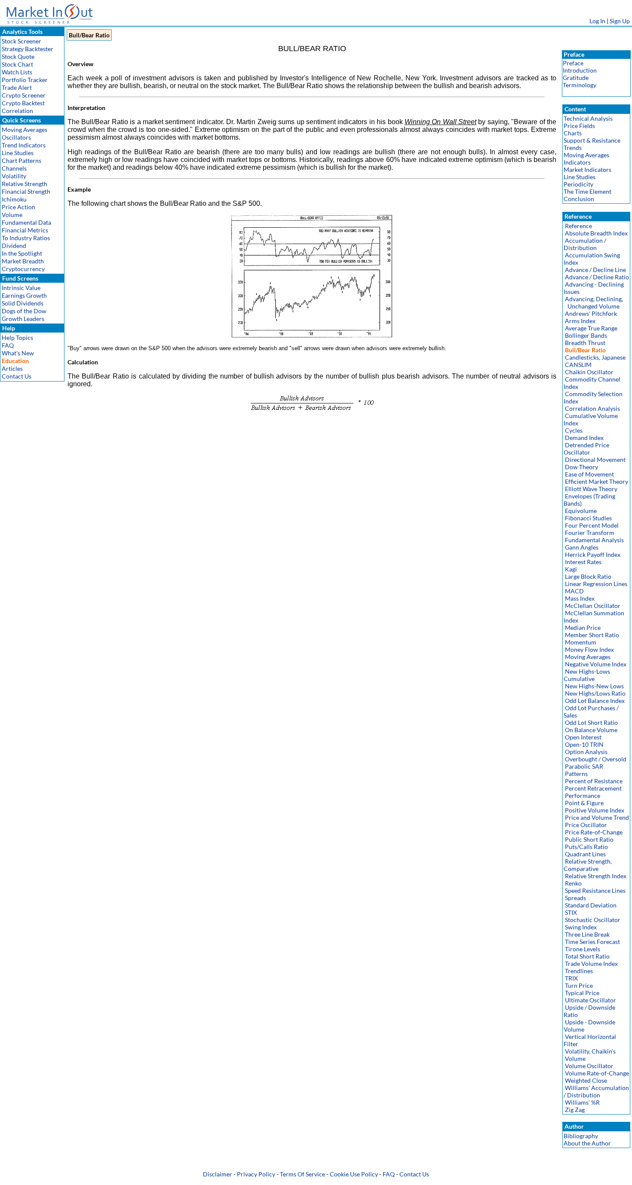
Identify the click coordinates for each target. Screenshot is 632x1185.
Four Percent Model (592, 525)
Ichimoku (14, 199)
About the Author (587, 1143)
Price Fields (579, 125)
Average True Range (591, 328)
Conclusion (579, 198)
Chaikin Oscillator (589, 372)
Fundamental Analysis (594, 540)
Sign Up (620, 20)
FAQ (8, 345)
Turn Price (579, 985)
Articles (12, 368)
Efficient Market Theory (596, 481)
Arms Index (580, 320)
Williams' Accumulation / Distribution (596, 1091)
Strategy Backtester (27, 48)
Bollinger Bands (586, 335)
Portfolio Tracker (25, 79)
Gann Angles (581, 547)
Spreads (575, 897)
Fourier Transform (589, 532)
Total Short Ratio (587, 956)
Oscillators (16, 137)
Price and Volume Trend (597, 817)
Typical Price (582, 992)
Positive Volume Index (594, 810)
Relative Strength (24, 183)
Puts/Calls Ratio (586, 846)
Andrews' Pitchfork (591, 313)
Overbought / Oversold (595, 759)
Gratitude (576, 77)
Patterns (576, 773)
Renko (573, 883)
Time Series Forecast (592, 941)
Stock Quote (18, 56)
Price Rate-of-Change (594, 832)
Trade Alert (17, 87)
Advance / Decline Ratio (597, 277)
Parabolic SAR (584, 766)
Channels (14, 168)
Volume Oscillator (589, 1065)
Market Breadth (23, 261)
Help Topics (17, 337)
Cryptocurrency (23, 268)
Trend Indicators (24, 145)
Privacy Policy (256, 1174)
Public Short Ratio (589, 839)
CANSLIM (578, 364)
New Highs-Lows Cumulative (587, 675)
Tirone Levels (582, 949)
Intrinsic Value (21, 287)
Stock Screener (21, 41)
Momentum (580, 642)
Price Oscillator (586, 824)
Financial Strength (26, 191)
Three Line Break (587, 934)
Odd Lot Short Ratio (591, 722)
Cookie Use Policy (354, 1174)
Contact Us (16, 376)
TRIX (571, 978)
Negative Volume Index (595, 664)
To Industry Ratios (26, 237)
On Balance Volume (591, 729)
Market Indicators (587, 169)
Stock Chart (17, 64)
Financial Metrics (25, 230)
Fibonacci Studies (588, 518)
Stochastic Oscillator (592, 919)
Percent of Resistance (594, 781)
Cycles (574, 430)
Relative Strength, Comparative (588, 865)
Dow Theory (581, 466)
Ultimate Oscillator (590, 1000)
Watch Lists (17, 72)
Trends (573, 147)
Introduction (580, 70)
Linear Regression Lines (596, 583)
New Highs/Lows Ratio (595, 693)
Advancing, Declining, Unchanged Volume (593, 302)
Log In (597, 20)
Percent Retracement (593, 788)
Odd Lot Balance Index (595, 700)
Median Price (583, 627)
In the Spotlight (22, 253)
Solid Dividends (22, 303)
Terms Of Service (302, 1174)
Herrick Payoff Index (592, 554)
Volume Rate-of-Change (597, 1073)
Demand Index (584, 437)
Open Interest (583, 737)
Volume (12, 214)
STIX (571, 912)
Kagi (571, 569)
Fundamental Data (26, 222)
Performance (582, 795)
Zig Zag (575, 1109)
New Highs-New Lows (594, 686)
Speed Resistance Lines (595, 890)
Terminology (579, 85)
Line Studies (18, 152)
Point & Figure (584, 802)
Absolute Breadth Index (596, 233)
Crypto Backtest (23, 103)
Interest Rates (583, 561)
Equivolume (581, 510)
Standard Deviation (591, 905)
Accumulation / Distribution (585, 244)
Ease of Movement (589, 474)
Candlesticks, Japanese (595, 357)
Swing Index (581, 927)
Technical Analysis (588, 118)
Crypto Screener (24, 95)
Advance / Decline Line (595, 269)
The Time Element (587, 191)
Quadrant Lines (585, 854)
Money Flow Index (589, 649)
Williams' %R (582, 1102)
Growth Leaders (23, 318)
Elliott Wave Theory (591, 488)
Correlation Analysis (592, 408)
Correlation (17, 110)
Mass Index (580, 598)
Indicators (577, 162)
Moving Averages (24, 129)
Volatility (14, 176)
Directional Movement (595, 459)
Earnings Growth (24, 295)
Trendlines (579, 970)
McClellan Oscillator (592, 605)
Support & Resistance (592, 140)
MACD (574, 591)
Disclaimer (217, 1174)
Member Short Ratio (592, 634)
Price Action (18, 207)
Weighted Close (586, 1080)
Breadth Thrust (585, 342)
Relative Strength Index (595, 876)
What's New (18, 353)
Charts (573, 133)
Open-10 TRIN (584, 744)
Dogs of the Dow (24, 311)
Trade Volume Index (591, 963)
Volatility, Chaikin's (590, 1051)
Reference (578, 225)
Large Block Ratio (588, 576)
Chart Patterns (21, 160)
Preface (573, 63)
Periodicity (578, 184)
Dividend (14, 245)
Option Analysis (586, 751)
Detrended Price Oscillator (586, 448)
